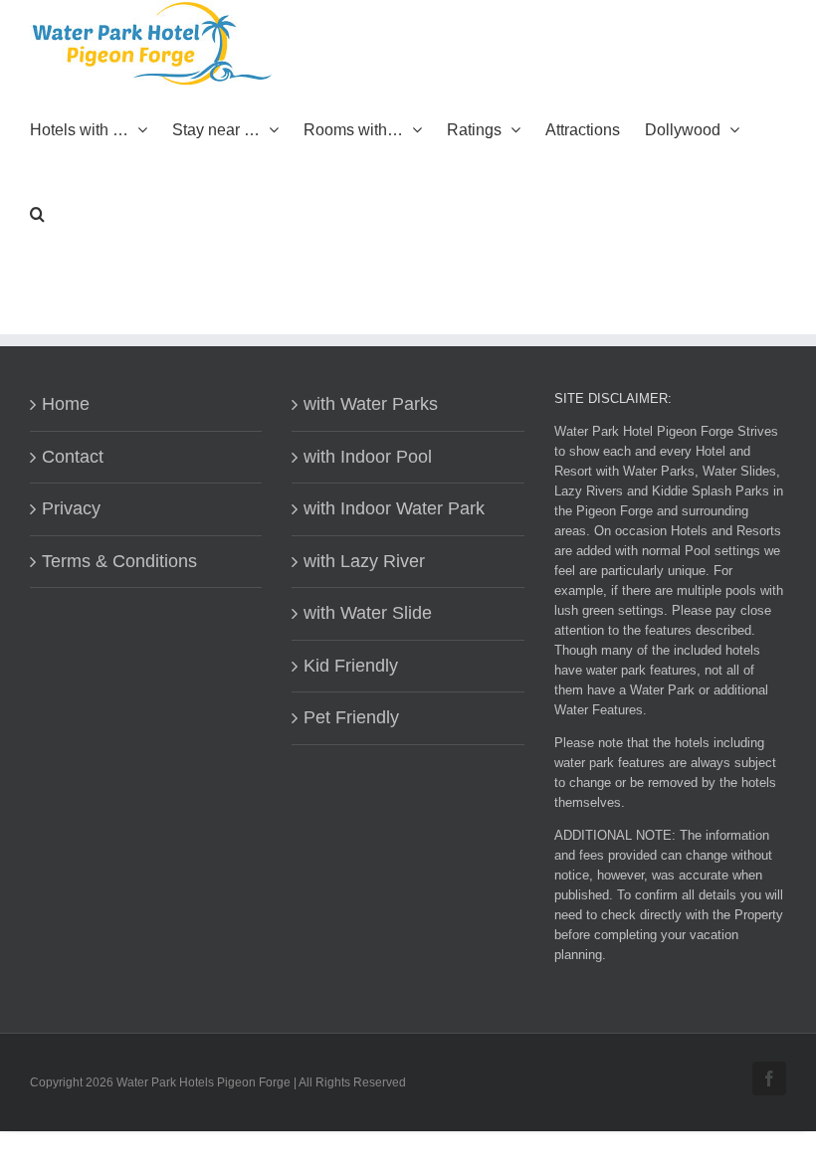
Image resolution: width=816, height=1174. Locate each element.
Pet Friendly (351, 717)
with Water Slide (368, 613)
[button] (37, 212)
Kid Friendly (351, 666)
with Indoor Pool (368, 457)
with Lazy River (364, 561)
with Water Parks (371, 404)
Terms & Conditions (119, 561)
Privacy (71, 508)
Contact (72, 457)
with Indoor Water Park (394, 508)
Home (66, 404)
